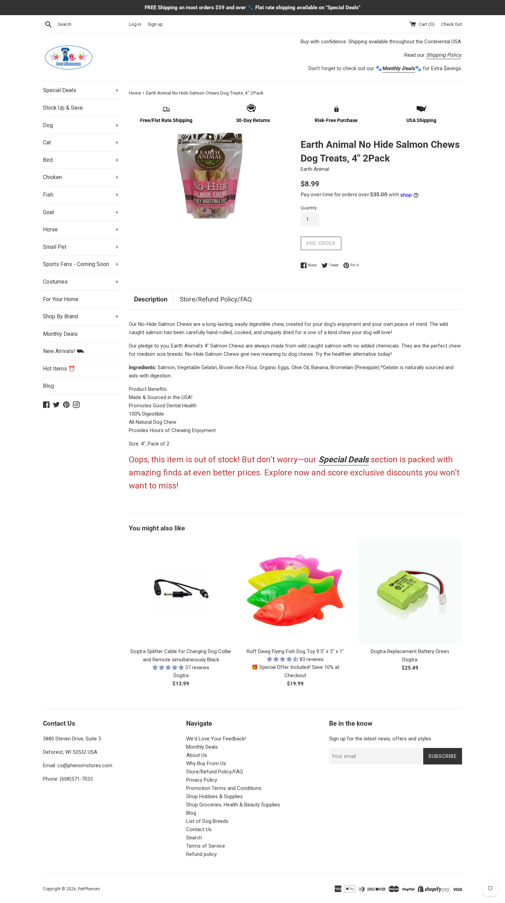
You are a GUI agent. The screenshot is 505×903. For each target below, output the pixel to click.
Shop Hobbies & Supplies (214, 796)
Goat (81, 212)
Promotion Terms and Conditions (223, 788)
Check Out (451, 24)
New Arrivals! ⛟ (63, 351)
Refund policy (201, 854)
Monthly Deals (60, 334)
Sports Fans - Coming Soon (81, 264)
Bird (81, 160)
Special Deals (81, 90)
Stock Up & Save (63, 107)
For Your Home (60, 299)
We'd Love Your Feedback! (216, 739)
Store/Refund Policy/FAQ (216, 299)
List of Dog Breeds (207, 821)
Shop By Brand (81, 316)
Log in (135, 24)
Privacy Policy (201, 780)
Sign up (155, 24)
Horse (81, 229)
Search (194, 838)
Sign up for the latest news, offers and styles (380, 739)
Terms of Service (205, 846)
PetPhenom (89, 889)
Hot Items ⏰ (59, 368)
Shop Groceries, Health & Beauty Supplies (233, 805)
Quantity (309, 208)
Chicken (81, 177)
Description (151, 299)
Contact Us (199, 829)
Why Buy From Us (206, 763)
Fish (81, 194)
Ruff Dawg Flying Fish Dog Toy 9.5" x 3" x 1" (295, 651)
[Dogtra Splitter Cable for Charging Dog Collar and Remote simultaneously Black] (181, 591)
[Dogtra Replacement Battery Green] (410, 591)
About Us (196, 755)
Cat (81, 142)
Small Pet (81, 247)
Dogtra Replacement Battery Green (410, 651)
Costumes (81, 281)
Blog (48, 386)
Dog (81, 125)
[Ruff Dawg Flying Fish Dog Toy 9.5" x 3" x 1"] (295, 591)
